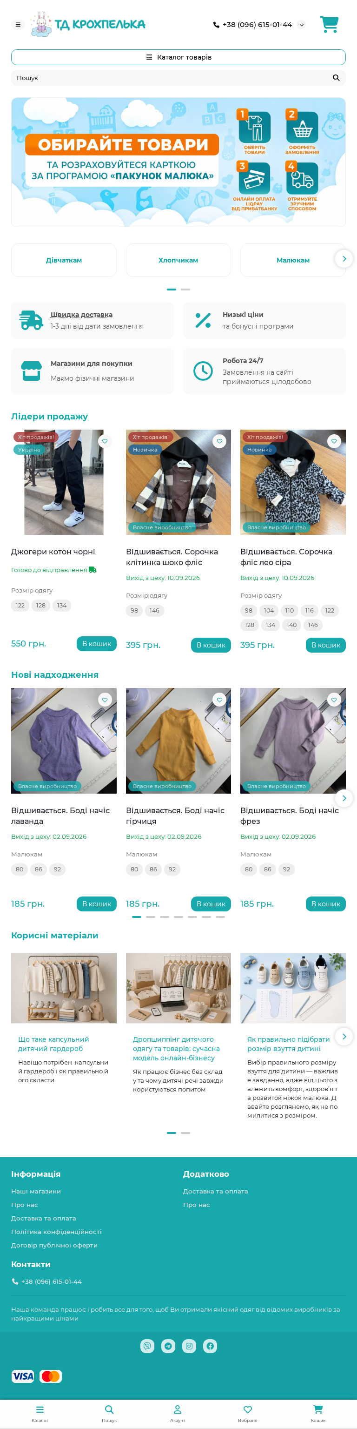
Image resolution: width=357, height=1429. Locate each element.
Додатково (206, 1174)
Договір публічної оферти (54, 1245)
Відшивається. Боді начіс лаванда (60, 816)
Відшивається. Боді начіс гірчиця (175, 816)
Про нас (24, 1204)
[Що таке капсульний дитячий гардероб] (64, 988)
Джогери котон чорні (53, 551)
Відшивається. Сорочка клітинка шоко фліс (172, 557)
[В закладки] (105, 441)
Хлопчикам (178, 260)
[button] (13, 259)
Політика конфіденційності (56, 1231)
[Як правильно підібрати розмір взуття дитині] (293, 988)
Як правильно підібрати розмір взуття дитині (288, 1044)
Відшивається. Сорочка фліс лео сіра (286, 557)
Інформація (36, 1174)
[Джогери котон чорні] (64, 482)
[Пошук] (336, 77)
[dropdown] (18, 25)
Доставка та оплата (43, 1218)
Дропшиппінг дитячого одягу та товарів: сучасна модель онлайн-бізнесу (176, 1048)
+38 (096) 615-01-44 (257, 24)
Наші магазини (36, 1191)
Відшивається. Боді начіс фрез (289, 816)
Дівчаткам (64, 260)
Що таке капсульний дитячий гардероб (53, 1044)
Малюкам (293, 260)
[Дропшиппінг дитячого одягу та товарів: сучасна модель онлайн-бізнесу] (178, 988)
